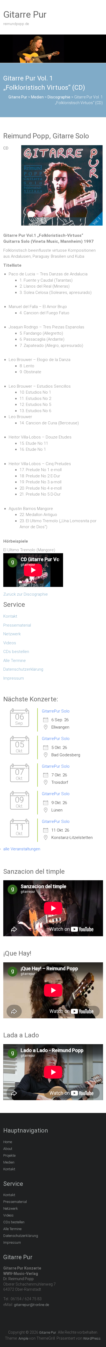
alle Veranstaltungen (21, 849)
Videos (9, 642)
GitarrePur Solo (56, 711)
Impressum (13, 678)
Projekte (9, 1155)
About (7, 1149)
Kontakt (10, 616)
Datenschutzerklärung (23, 669)
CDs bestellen (16, 651)
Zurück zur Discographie (25, 594)
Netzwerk (12, 633)
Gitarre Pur (24, 14)
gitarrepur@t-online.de (31, 1305)
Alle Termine (14, 660)
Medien (8, 1162)
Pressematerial (17, 625)
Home (7, 1142)
